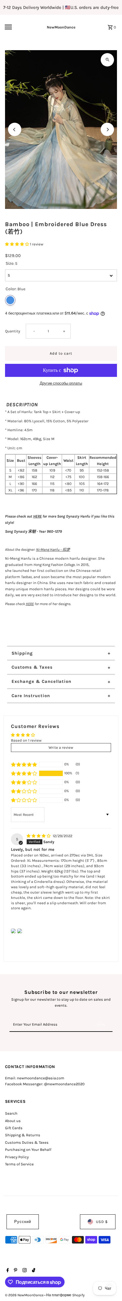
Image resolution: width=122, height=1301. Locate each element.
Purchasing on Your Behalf (28, 1149)
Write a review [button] (61, 747)
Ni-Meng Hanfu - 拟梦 (53, 549)
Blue (10, 300)
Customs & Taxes (32, 667)
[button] (17, 244)
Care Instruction (31, 695)
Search (11, 1113)
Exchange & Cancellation (41, 681)
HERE (37, 516)
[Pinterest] (14, 1271)
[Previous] (14, 129)
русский (22, 1221)
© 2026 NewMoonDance (24, 1295)
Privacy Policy (17, 1157)
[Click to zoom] (107, 59)
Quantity (12, 331)
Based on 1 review (26, 740)
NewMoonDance (61, 27)
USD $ (102, 1221)
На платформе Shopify (65, 1295)
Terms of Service (19, 1164)
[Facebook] (7, 1271)
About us (13, 1120)
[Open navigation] (16, 27)
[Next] (107, 129)
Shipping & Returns (22, 1135)
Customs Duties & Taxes (27, 1142)
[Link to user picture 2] (19, 931)
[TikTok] (32, 1271)
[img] (39, 836)
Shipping (22, 653)
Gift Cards (14, 1128)
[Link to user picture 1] (13, 931)
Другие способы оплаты (61, 383)
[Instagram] (24, 1271)
